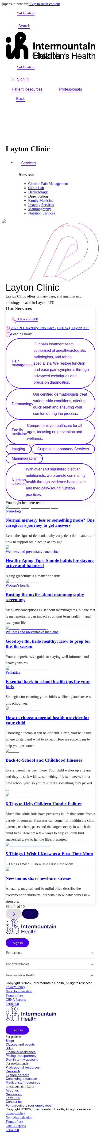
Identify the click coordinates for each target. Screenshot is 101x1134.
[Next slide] (30, 914)
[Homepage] (50, 46)
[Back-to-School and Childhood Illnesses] (50, 751)
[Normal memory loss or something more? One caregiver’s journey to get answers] (50, 507)
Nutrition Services (41, 213)
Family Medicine (40, 200)
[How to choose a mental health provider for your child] (50, 708)
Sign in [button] (23, 79)
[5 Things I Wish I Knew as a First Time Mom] (50, 845)
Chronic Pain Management (48, 184)
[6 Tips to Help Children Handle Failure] (50, 795)
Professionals (70, 89)
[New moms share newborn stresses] (50, 869)
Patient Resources (27, 89)
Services (28, 163)
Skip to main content (44, 4)
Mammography (39, 209)
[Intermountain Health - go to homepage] (31, 933)
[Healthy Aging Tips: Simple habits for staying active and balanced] (50, 547)
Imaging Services (41, 205)
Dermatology (38, 192)
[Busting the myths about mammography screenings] (50, 581)
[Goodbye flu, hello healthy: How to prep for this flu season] (50, 628)
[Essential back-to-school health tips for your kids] (50, 668)
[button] (17, 942)
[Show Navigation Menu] (41, 26)
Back (20, 99)
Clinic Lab (36, 188)
